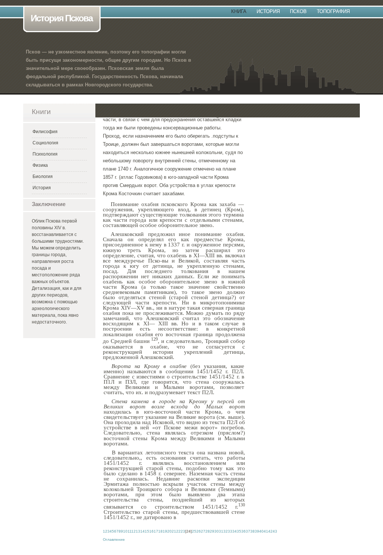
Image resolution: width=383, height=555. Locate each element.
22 (178, 531)
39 (257, 531)
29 (212, 531)
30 (216, 531)
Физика (40, 165)
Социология (45, 142)
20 (169, 531)
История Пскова (61, 18)
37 (248, 531)
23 (183, 531)
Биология (43, 176)
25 (194, 531)
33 (230, 531)
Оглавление (114, 539)
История (268, 11)
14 (142, 531)
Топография (333, 11)
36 (243, 531)
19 (165, 531)
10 (125, 531)
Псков (298, 11)
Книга (238, 11)
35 (239, 531)
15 (147, 531)
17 (156, 531)
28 (207, 531)
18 (160, 531)
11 (129, 531)
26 (198, 531)
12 (133, 531)
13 (138, 531)
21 (174, 531)
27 (203, 531)
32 (225, 531)
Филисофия (45, 131)
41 (266, 531)
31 (221, 531)
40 (261, 531)
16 (151, 531)
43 (275, 531)
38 (252, 531)
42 (270, 531)
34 (234, 531)
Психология (45, 154)
